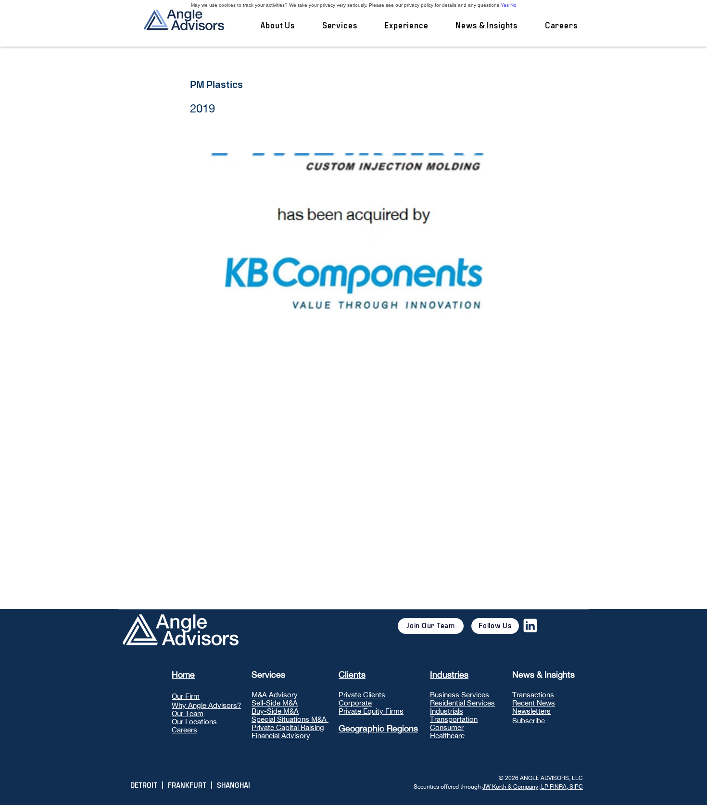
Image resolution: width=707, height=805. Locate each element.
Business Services (459, 695)
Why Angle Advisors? (206, 705)
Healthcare (447, 735)
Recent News (533, 703)
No (513, 5)
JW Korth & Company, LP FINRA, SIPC (532, 786)
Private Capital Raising (288, 727)
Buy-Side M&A (275, 711)
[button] (339, 26)
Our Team (187, 713)
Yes (505, 5)
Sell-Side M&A (275, 703)
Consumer (447, 727)
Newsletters (531, 711)
